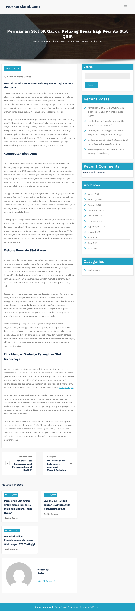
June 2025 (93, 243)
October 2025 (95, 221)
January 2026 (94, 205)
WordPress (60, 607)
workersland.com (23, 6)
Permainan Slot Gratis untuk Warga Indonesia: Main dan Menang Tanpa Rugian (106, 112)
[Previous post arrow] (7, 463)
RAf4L (10, 76)
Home (36, 41)
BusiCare (80, 607)
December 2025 (96, 210)
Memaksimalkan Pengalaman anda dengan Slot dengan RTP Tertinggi (19, 540)
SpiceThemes (93, 607)
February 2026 (95, 199)
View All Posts (45, 581)
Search (88, 66)
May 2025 (92, 248)
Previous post (25, 457)
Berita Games (24, 76)
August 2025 (94, 232)
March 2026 (93, 194)
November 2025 (96, 216)
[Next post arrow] (71, 463)
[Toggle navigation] (125, 6)
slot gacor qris (66, 387)
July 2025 (92, 237)
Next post (51, 457)
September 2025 (96, 226)
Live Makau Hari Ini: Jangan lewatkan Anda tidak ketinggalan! (57, 504)
